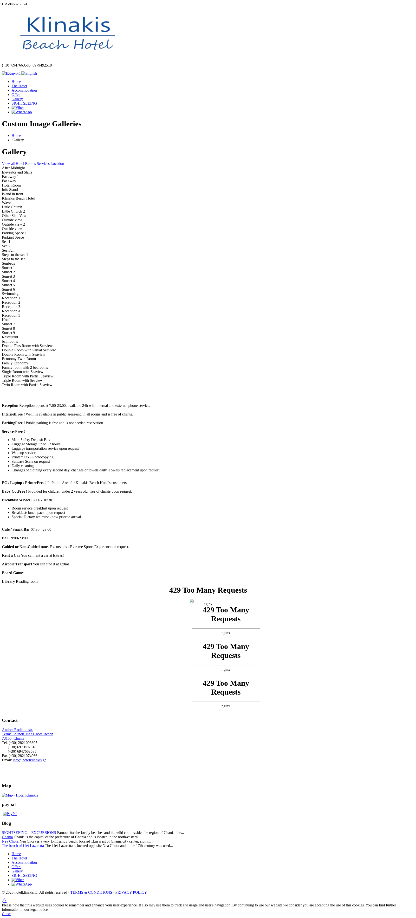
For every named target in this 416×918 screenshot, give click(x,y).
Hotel (20, 163)
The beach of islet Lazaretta (23, 846)
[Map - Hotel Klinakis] (20, 795)
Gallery (17, 99)
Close (6, 914)
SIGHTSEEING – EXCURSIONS (29, 833)
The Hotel (19, 86)
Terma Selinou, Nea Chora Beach (27, 734)
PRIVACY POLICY (131, 892)
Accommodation (24, 90)
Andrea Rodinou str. (17, 730)
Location (57, 163)
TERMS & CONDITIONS (91, 892)
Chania (7, 837)
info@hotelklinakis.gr (29, 760)
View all (8, 163)
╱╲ (4, 901)
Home (16, 82)
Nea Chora (10, 841)
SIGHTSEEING (24, 103)
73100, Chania (13, 738)
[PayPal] (10, 814)
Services (43, 163)
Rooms (30, 163)
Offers (16, 95)
